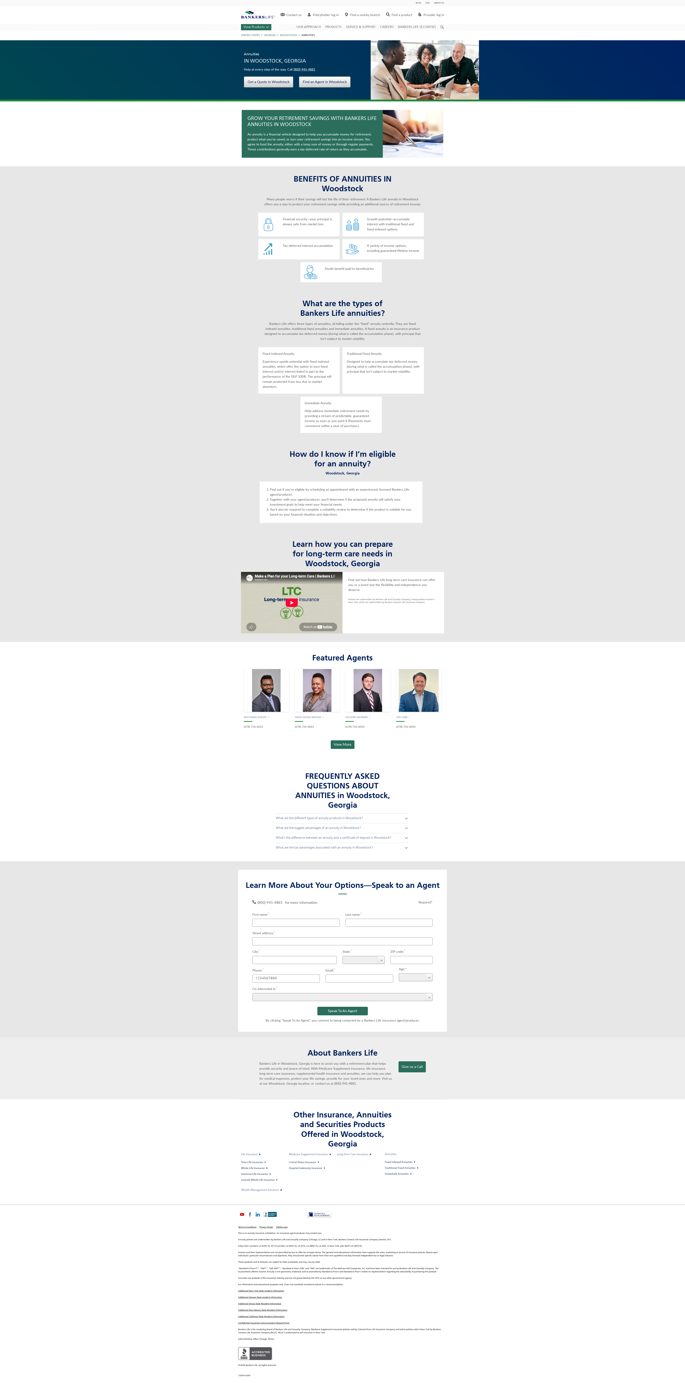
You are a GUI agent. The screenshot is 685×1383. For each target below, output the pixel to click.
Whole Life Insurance (253, 1168)
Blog (418, 3)
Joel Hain (401, 717)
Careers (387, 27)
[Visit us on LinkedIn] (258, 1217)
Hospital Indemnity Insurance (305, 1168)
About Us (439, 3)
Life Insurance (249, 1154)
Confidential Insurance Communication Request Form (264, 1323)
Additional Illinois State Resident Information (259, 1304)
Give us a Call (412, 1067)
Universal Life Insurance (254, 1174)
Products (333, 27)
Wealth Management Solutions (260, 1190)
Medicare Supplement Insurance (308, 1154)
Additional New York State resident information (261, 1291)
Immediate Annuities (397, 1174)
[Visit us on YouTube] (242, 1217)
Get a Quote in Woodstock (269, 82)
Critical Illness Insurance (302, 1162)
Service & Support (361, 27)
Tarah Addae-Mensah (308, 717)
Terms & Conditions (247, 1227)
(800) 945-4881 (304, 69)
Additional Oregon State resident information (260, 1297)
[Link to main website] (258, 15)
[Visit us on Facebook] (250, 1217)
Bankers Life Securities (417, 27)
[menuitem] (291, 15)
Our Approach (308, 27)
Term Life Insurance (252, 1162)
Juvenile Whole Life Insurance (258, 1180)
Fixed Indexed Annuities (398, 1162)
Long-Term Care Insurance (352, 1154)
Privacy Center (266, 1227)
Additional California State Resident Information (261, 1317)
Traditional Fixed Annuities (400, 1168)
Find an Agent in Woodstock (325, 82)
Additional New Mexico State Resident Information (262, 1310)
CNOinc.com (282, 1227)
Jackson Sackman (356, 717)
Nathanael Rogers (255, 717)
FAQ (428, 3)
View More (342, 744)
